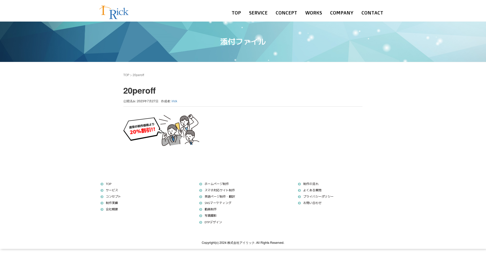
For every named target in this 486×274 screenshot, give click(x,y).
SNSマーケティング (218, 203)
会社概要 (112, 209)
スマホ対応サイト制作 (220, 190)
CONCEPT (286, 13)
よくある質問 (312, 190)
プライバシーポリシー (318, 196)
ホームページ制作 (217, 184)
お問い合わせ (312, 203)
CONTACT (372, 13)
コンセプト (113, 196)
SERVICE (258, 13)
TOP (236, 13)
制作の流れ (310, 184)
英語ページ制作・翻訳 (220, 196)
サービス (112, 190)
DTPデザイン (213, 222)
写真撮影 (211, 215)
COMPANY (341, 13)
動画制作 (211, 209)
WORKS (313, 13)
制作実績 (112, 203)
